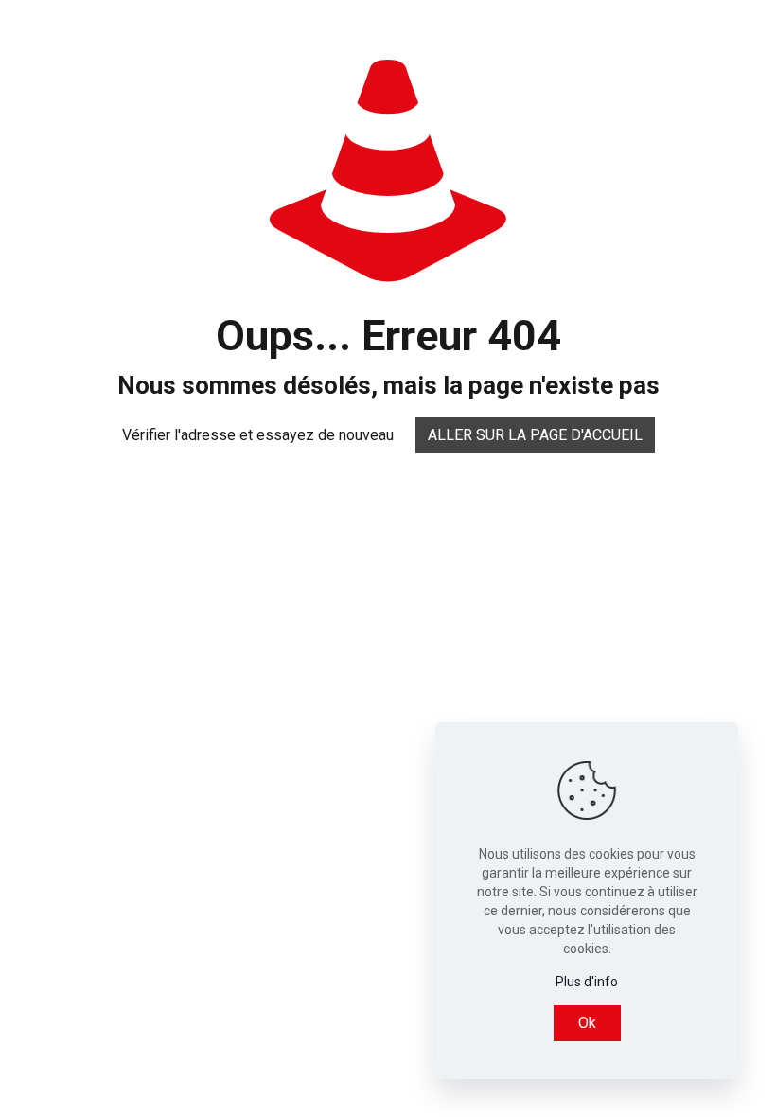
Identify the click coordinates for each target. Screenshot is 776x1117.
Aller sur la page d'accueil (535, 435)
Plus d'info (587, 981)
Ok (587, 1023)
